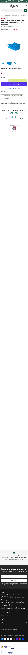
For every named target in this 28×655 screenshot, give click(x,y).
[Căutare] (25, 10)
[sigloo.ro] (14, 5)
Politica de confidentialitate (19, 635)
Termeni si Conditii (16, 633)
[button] (13, 132)
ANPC (22, 633)
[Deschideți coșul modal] (25, 5)
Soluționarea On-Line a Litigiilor (7, 635)
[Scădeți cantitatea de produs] (2, 80)
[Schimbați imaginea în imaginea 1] (3, 63)
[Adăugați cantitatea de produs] (7, 80)
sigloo (4, 26)
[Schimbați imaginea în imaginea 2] (9, 63)
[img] (14, 112)
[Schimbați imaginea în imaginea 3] (15, 63)
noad (20, 68)
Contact (2, 633)
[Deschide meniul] (1, 5)
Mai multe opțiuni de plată (14, 88)
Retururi (10, 633)
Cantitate (3, 77)
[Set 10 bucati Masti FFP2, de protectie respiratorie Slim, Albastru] (14, 46)
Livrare (7, 92)
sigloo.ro (6, 629)
